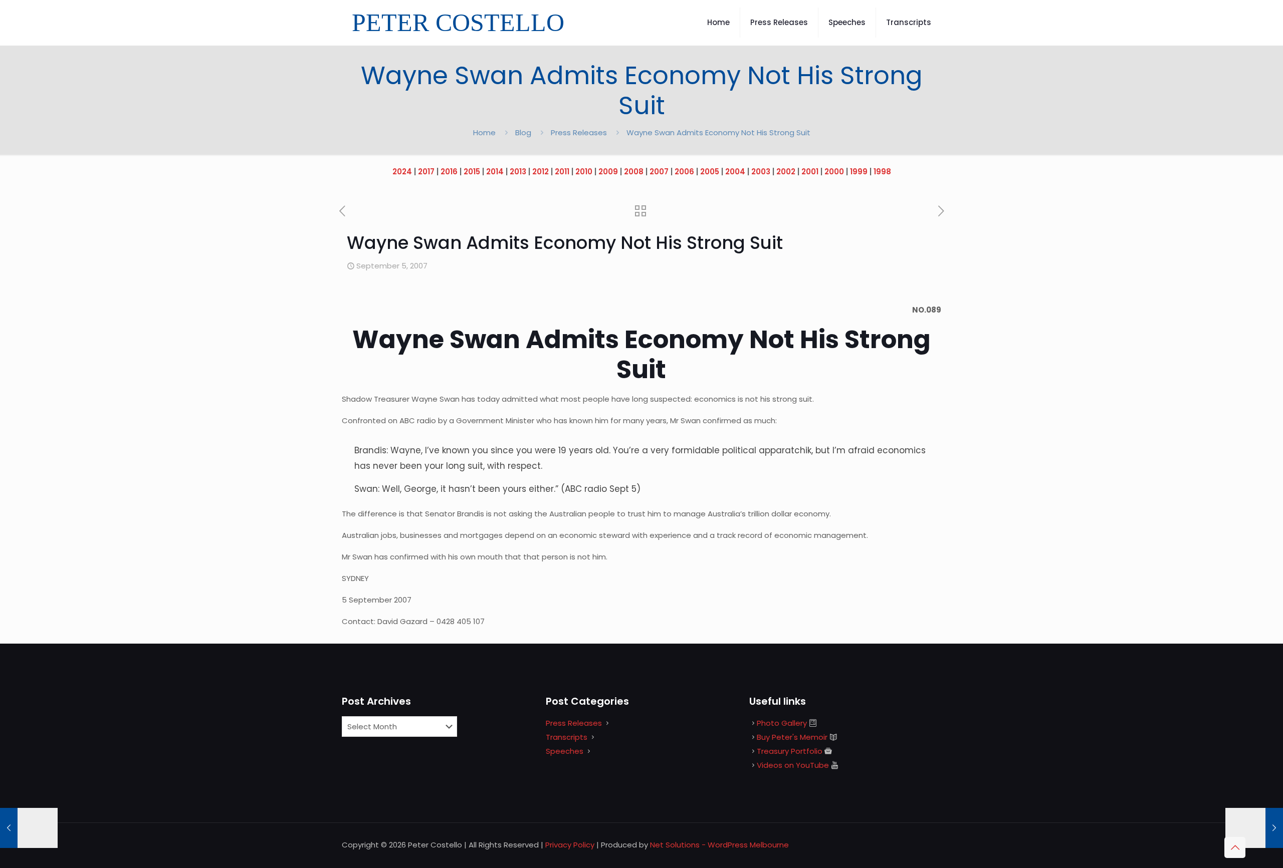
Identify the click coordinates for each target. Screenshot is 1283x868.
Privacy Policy (569, 844)
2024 (402, 171)
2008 (634, 171)
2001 (809, 171)
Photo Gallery (782, 723)
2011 (562, 171)
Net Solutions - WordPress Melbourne (719, 844)
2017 (426, 171)
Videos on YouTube (793, 765)
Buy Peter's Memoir (792, 737)
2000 (834, 171)
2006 (684, 171)
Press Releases (579, 132)
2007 (659, 171)
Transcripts (566, 737)
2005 (709, 171)
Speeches (564, 751)
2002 (785, 171)
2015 (472, 171)
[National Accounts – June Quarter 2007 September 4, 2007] (29, 828)
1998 (882, 171)
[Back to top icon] (1234, 847)
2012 (540, 171)
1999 (859, 171)
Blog (523, 132)
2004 (735, 171)
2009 (608, 171)
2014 (495, 171)
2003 (760, 171)
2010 (583, 171)
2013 (518, 171)
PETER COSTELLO (458, 23)
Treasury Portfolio (789, 751)
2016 (449, 171)
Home (484, 132)
